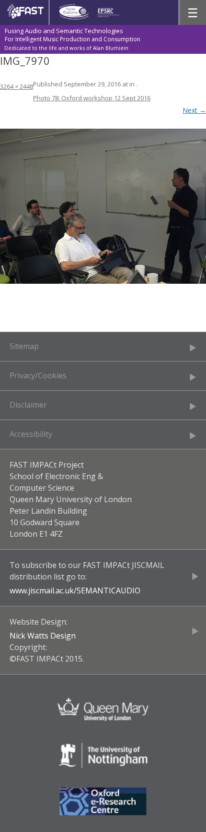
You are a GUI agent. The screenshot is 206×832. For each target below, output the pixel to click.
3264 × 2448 (16, 86)
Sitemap (24, 346)
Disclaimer (28, 404)
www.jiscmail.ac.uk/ (43, 590)
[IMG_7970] (103, 206)
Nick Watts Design (43, 635)
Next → (194, 110)
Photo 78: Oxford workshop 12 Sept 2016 (91, 98)
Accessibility (31, 434)
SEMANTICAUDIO (108, 590)
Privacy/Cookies (38, 375)
